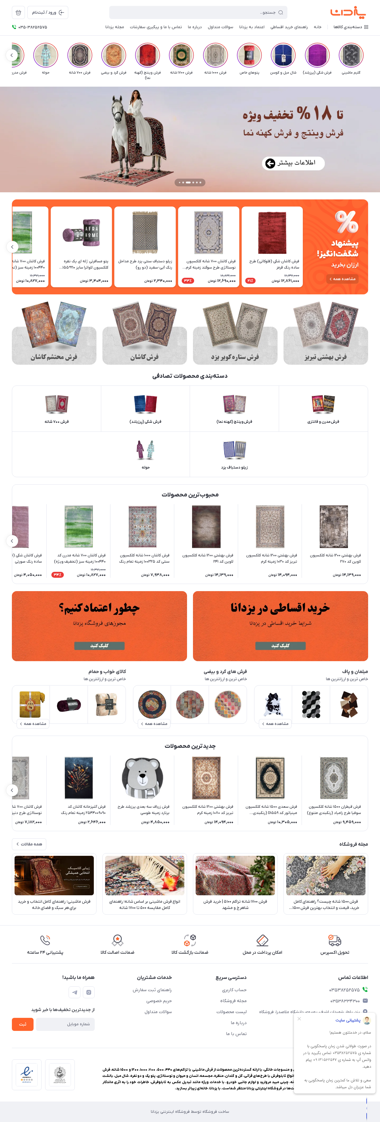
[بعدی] (12, 55)
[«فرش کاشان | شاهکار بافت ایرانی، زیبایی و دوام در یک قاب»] (144, 333)
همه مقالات (31, 844)
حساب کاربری (234, 990)
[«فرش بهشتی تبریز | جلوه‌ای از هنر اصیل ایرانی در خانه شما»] (326, 333)
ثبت (22, 1024)
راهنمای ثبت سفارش (152, 990)
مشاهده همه (344, 279)
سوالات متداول (158, 1012)
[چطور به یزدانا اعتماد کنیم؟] (99, 626)
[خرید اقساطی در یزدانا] (280, 626)
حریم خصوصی (159, 1001)
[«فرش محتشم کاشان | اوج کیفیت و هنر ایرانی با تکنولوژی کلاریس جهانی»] (54, 333)
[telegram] (74, 992)
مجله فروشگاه (233, 1001)
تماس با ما (236, 1034)
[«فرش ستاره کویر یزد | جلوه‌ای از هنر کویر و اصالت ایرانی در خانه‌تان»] (235, 333)
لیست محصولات (231, 1012)
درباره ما (239, 1023)
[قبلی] (368, 55)
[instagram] (89, 992)
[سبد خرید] (18, 12)
